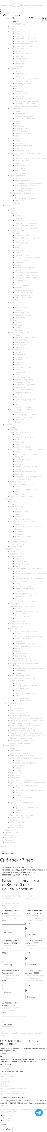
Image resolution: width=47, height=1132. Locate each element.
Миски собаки (21, 355)
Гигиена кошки (21, 113)
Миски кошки (21, 143)
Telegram (7, 1118)
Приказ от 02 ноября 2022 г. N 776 (14, 1094)
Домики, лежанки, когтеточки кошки (30, 158)
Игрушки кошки (22, 73)
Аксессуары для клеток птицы (28, 526)
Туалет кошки (21, 126)
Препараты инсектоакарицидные (29, 790)
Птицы (13, 504)
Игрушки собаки (22, 235)
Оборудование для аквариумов (28, 636)
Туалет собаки (21, 307)
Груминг (3, 1079)
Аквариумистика (17, 554)
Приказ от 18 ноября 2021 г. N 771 (14, 1091)
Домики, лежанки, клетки (26, 337)
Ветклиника (5, 1081)
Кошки (13, 29)
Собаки (13, 210)
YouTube (6, 1120)
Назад (12, 26)
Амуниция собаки (22, 377)
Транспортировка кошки (25, 198)
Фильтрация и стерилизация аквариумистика (27, 686)
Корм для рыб (21, 561)
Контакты (4, 1086)
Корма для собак (22, 218)
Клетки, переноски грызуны (27, 489)
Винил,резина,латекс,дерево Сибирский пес (14, 897)
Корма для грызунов (24, 437)
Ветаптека (14, 750)
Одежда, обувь (21, 325)
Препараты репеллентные (26, 807)
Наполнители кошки (24, 54)
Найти (7, 1129)
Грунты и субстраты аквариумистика (31, 574)
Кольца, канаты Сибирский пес (32, 897)
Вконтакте (7, 1115)
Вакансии (4, 1084)
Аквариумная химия (23, 586)
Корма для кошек (22, 36)
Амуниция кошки (22, 180)
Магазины (4, 1074)
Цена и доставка (7, 1076)
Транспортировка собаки (26, 414)
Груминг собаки (21, 255)
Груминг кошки (21, 91)
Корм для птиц (21, 511)
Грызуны (14, 429)
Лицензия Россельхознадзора (13, 1089)
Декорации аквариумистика (27, 611)
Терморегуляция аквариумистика (29, 668)
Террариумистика (17, 708)
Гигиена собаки (21, 285)
